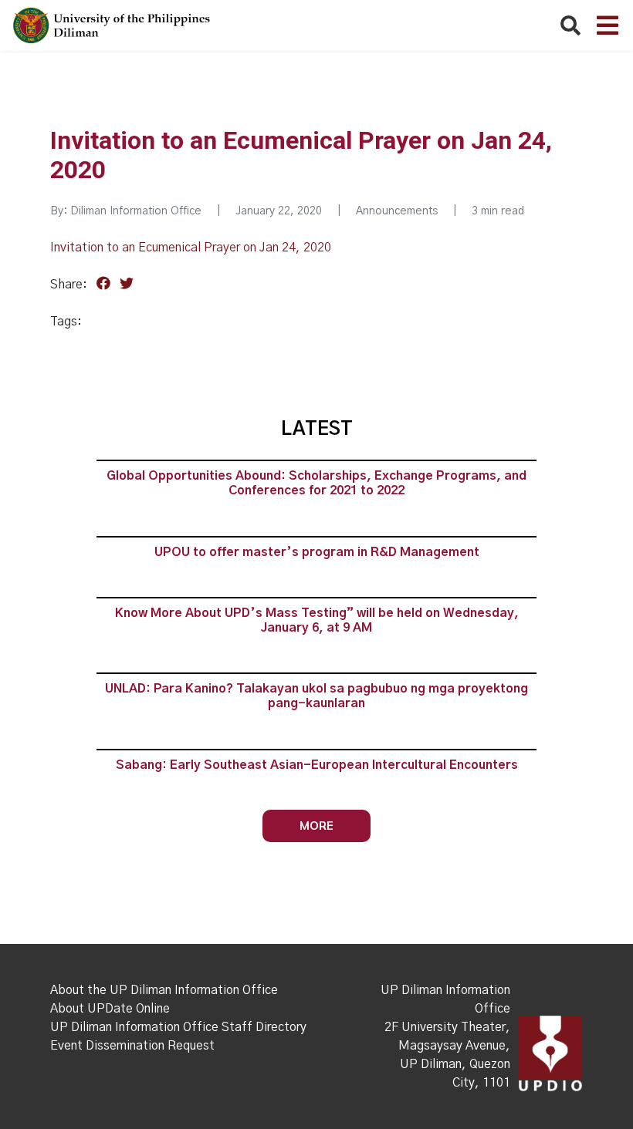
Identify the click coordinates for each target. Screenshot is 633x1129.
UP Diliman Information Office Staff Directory (178, 1027)
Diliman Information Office (135, 211)
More (316, 825)
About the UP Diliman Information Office (164, 990)
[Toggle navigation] (607, 25)
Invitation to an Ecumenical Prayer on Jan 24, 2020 (190, 247)
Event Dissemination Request (132, 1046)
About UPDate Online (110, 1009)
